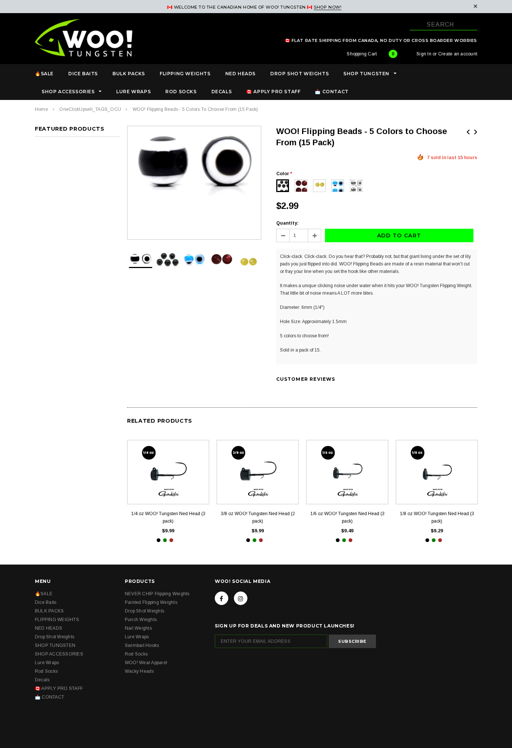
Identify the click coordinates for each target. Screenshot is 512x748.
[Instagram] (240, 598)
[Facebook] (221, 598)
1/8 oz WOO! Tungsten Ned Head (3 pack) (437, 517)
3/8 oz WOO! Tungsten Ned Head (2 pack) (258, 517)
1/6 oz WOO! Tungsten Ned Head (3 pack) (347, 517)
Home (41, 109)
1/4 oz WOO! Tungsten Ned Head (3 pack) (168, 517)
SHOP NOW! (327, 7)
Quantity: (287, 223)
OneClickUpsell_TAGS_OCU (90, 109)
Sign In (423, 54)
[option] (194, 164)
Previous (468, 132)
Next (475, 132)
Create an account (457, 54)
